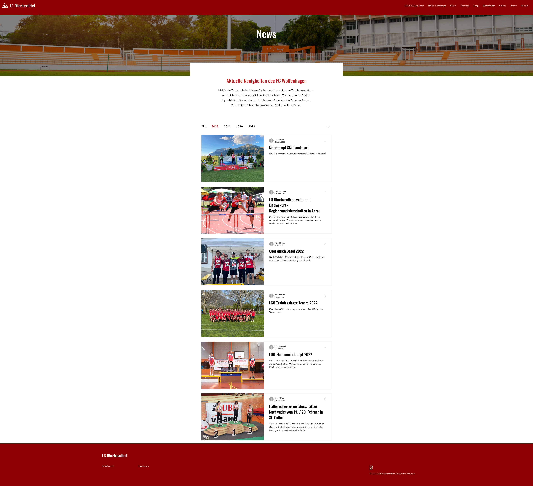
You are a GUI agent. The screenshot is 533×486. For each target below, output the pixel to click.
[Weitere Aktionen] (326, 140)
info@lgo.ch (108, 466)
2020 (239, 126)
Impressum (143, 466)
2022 (215, 126)
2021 (227, 126)
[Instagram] (371, 467)
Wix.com (411, 473)
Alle (203, 126)
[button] (453, 5)
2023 (251, 126)
